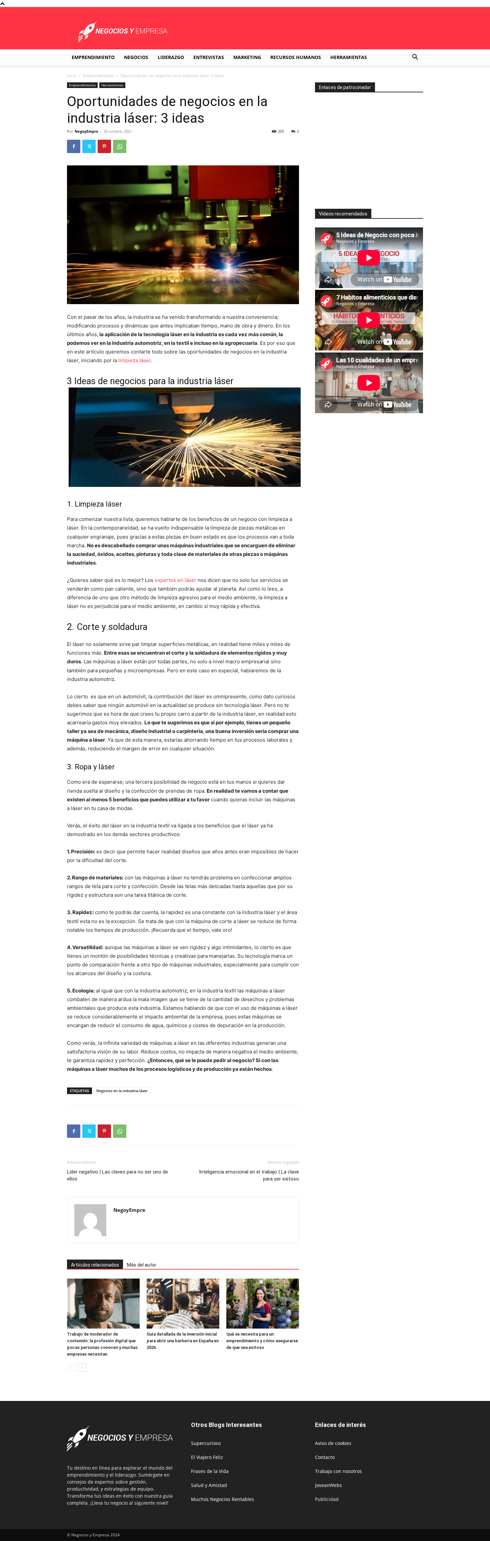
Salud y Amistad (209, 1485)
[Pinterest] (104, 146)
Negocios (136, 57)
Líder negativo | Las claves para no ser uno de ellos (117, 1175)
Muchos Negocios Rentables (222, 1499)
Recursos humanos (295, 57)
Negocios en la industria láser (122, 1090)
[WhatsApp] (119, 146)
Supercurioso (206, 1443)
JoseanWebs (328, 1485)
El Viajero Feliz (207, 1457)
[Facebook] (73, 146)
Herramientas (348, 57)
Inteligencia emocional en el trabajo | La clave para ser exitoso (249, 1175)
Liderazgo (171, 57)
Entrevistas (208, 57)
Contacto (325, 1457)
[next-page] (82, 1367)
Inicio (72, 75)
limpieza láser (134, 360)
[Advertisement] (371, 147)
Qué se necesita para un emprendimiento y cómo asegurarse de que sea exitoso (262, 1341)
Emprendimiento (93, 57)
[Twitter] (89, 146)
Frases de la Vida (210, 1471)
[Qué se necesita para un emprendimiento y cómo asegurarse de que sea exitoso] (262, 1304)
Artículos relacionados (95, 1265)
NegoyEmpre (86, 131)
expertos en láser (175, 580)
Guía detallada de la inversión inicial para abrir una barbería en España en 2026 (183, 1341)
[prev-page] (71, 1367)
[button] (415, 58)
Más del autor (141, 1265)
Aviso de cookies (333, 1443)
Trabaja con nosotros (338, 1471)
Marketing (247, 57)
